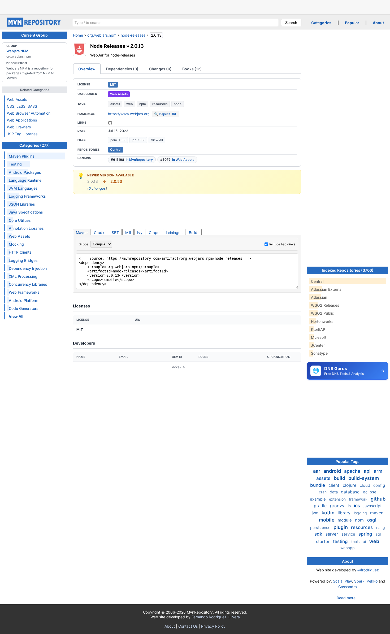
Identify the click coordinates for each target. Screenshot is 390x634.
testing (341, 541)
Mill (128, 232)
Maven (82, 232)
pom (117, 140)
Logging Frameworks (27, 196)
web (129, 104)
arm (378, 471)
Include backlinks (282, 244)
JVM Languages (23, 188)
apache (353, 471)
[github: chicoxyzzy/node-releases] (110, 123)
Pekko (372, 581)
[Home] (34, 25)
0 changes (97, 188)
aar (317, 471)
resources (159, 104)
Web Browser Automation (28, 113)
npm (142, 104)
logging (361, 513)
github (378, 499)
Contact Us (188, 626)
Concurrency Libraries (28, 284)
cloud (365, 485)
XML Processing (23, 276)
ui (365, 541)
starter (323, 541)
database (351, 491)
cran (323, 492)
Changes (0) (160, 69)
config (379, 485)
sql (378, 534)
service (348, 534)
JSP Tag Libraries (22, 134)
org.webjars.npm (101, 35)
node (177, 104)
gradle (321, 505)
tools (356, 541)
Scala (338, 581)
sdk (318, 534)
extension (338, 499)
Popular (352, 22)
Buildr (194, 232)
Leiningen (174, 232)
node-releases (133, 35)
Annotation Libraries (26, 228)
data (334, 491)
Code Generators (23, 308)
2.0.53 (116, 181)
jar (138, 140)
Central (115, 149)
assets (115, 104)
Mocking (16, 244)
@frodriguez (368, 570)
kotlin (329, 512)
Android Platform (23, 300)
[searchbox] (175, 22)
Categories (321, 22)
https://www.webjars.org (129, 114)
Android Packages (25, 172)
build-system (363, 478)
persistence (320, 527)
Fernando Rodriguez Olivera (216, 617)
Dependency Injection (28, 268)
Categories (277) (34, 145)
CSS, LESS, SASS (22, 106)
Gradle (99, 232)
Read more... (348, 598)
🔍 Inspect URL (165, 114)
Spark (359, 581)
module (345, 520)
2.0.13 (137, 46)
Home (78, 35)
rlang (380, 527)
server (332, 534)
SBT (115, 232)
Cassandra (347, 586)
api (368, 471)
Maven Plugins (21, 156)
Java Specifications (26, 212)
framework (359, 499)
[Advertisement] (195, 6)
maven (376, 512)
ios (357, 505)
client (334, 485)
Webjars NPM (17, 51)
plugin (341, 527)
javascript (372, 505)
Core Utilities (20, 220)
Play (348, 581)
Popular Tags (347, 461)
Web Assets (17, 99)
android (332, 471)
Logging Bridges (23, 260)
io (350, 505)
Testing (15, 164)
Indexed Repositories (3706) (348, 270)
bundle (318, 485)
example (318, 499)
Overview (87, 69)
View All (157, 140)
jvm (315, 512)
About (378, 22)
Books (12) (192, 69)
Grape (154, 232)
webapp (347, 547)
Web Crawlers (19, 127)
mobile (327, 520)
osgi (371, 520)
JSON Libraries (22, 204)
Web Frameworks (24, 292)
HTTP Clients (20, 252)
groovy (338, 505)
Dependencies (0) (122, 69)
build (340, 478)
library (345, 512)
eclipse (369, 491)
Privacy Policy (213, 626)
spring (366, 534)
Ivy (139, 232)
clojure (350, 485)
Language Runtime (25, 180)
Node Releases (107, 46)
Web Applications (22, 120)
